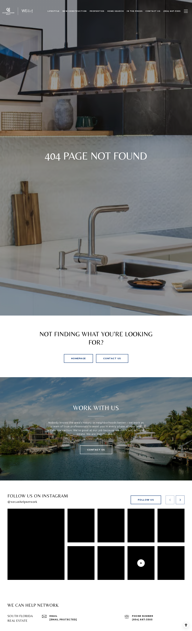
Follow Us (146, 499)
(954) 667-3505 (142, 619)
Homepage (78, 358)
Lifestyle (54, 11)
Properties (97, 11)
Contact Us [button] (112, 358)
